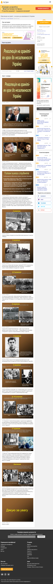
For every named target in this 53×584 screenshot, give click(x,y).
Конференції (4, 547)
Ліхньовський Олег (41, 31)
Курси (2, 549)
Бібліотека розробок (32, 546)
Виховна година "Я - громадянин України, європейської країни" (42, 189)
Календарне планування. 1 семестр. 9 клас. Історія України (43, 139)
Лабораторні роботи (32, 549)
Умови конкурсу (43, 8)
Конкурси (29, 553)
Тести (28, 547)
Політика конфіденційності (24, 581)
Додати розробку (44, 108)
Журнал (29, 544)
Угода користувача (5, 581)
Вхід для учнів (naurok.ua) (33, 563)
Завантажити (44, 22)
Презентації (47, 34)
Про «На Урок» (4, 563)
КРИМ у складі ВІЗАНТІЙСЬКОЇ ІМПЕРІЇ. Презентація (43, 122)
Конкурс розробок (12, 8)
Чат (28, 556)
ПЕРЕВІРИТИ (41, 536)
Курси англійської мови (32, 558)
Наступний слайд (29, 71)
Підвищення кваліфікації (6, 544)
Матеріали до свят (31, 565)
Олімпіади (29, 554)
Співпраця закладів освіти (7, 565)
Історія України (40, 34)
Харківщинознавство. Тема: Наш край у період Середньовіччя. (44, 147)
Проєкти (29, 551)
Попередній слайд (6, 71)
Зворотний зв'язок (7, 569)
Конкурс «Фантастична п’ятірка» (35, 567)
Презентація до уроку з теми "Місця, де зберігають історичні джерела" (44, 181)
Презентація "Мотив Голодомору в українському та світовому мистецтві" (44, 159)
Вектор (2, 551)
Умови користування (14, 581)
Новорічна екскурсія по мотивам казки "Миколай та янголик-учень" (44, 173)
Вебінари (3, 546)
